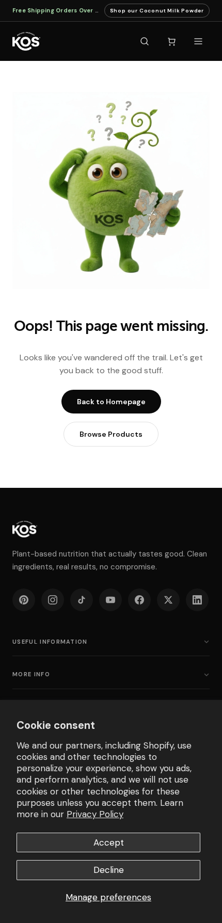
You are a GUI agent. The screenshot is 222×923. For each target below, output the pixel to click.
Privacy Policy (95, 814)
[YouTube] (110, 599)
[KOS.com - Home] (26, 41)
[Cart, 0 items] (171, 41)
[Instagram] (52, 599)
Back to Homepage (111, 401)
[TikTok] (81, 599)
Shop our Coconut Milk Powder (157, 12)
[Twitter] (168, 599)
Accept (108, 842)
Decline (108, 870)
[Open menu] (198, 41)
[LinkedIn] (197, 599)
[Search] (144, 41)
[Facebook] (139, 599)
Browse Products (111, 434)
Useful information (50, 641)
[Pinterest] (23, 599)
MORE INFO (31, 674)
